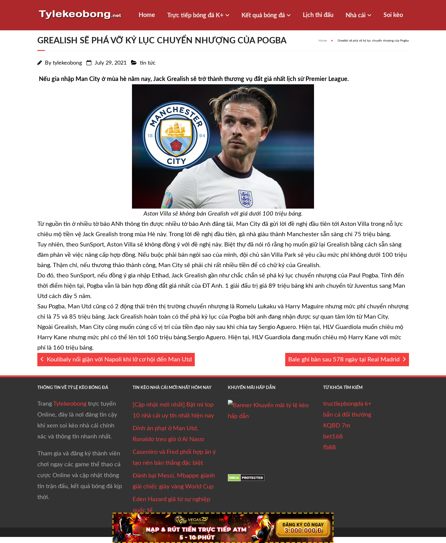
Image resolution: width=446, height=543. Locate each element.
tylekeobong (67, 63)
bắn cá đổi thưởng (347, 415)
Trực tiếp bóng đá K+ (195, 15)
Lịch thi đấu (318, 15)
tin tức (148, 63)
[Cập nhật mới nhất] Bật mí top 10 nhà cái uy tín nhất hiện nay (173, 410)
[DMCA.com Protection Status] (246, 480)
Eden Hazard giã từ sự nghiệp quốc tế (171, 504)
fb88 (329, 447)
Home (147, 15)
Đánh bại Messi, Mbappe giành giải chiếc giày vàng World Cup (174, 481)
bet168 (333, 437)
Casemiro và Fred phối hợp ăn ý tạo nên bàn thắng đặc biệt (174, 457)
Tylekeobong (69, 404)
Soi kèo (393, 15)
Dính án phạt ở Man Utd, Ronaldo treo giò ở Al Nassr (168, 433)
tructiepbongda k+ (347, 404)
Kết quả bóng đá (263, 15)
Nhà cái (356, 15)
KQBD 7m (336, 426)
